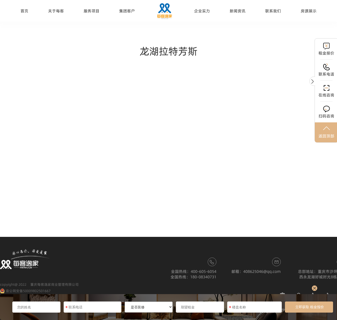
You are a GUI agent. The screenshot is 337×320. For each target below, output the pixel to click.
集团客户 (127, 11)
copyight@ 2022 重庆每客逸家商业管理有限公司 (39, 284)
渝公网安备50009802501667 (28, 290)
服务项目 (91, 11)
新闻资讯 (237, 11)
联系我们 (273, 11)
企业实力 (202, 11)
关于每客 (56, 11)
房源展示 (309, 11)
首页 (24, 11)
